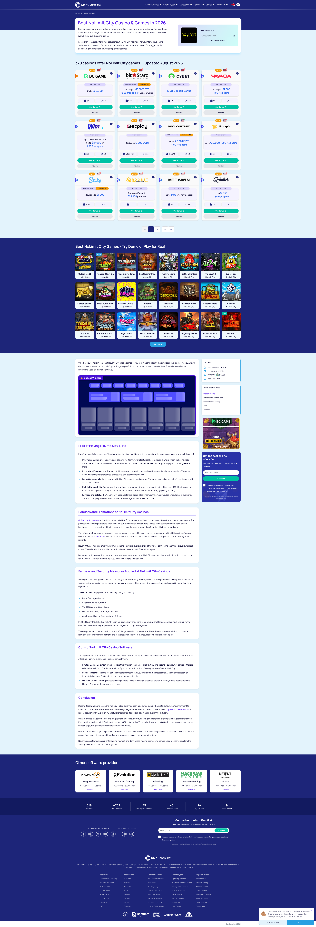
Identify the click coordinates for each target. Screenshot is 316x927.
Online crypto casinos (88, 520)
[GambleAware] (172, 914)
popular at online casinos (177, 709)
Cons (205, 405)
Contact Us (104, 898)
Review (98, 113)
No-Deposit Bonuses (156, 878)
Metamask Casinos (203, 894)
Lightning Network (179, 878)
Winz (126, 890)
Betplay (127, 898)
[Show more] (95, 75)
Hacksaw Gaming (192, 781)
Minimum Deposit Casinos (182, 882)
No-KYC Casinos (178, 890)
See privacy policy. (222, 491)
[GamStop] (156, 914)
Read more (90, 789)
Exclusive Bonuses (155, 898)
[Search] (238, 4)
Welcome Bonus (154, 894)
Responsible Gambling (108, 878)
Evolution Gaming (124, 781)
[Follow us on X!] (98, 834)
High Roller (176, 902)
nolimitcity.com (218, 40)
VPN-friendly (177, 894)
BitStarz (127, 882)
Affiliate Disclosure (107, 882)
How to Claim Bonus (156, 906)
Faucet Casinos (178, 898)
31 (165, 229)
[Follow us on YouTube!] (105, 834)
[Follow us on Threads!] (113, 834)
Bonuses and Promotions (213, 397)
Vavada (127, 894)
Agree (300, 922)
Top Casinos (129, 874)
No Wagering (153, 886)
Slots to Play (201, 906)
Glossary (103, 902)
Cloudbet (127, 906)
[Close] (311, 910)
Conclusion (207, 409)
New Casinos (177, 906)
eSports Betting (202, 882)
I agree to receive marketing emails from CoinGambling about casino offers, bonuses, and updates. (222, 488)
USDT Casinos (201, 890)
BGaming (158, 781)
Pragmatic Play (91, 781)
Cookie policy (273, 922)
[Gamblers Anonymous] (189, 914)
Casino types (177, 874)
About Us (104, 874)
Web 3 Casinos (202, 898)
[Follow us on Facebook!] (83, 834)
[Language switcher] (233, 4)
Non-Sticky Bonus (155, 902)
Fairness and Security (211, 401)
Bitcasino (127, 886)
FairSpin (127, 902)
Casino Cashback (155, 890)
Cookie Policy (105, 890)
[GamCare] (140, 914)
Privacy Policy (105, 894)
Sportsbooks (201, 878)
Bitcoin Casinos (202, 886)
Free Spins (152, 882)
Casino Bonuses (155, 874)
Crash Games (201, 902)
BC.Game (127, 878)
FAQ (101, 906)
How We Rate (105, 886)
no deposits (99, 536)
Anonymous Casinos (180, 886)
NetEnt (225, 781)
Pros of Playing (209, 394)
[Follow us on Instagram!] (90, 834)
